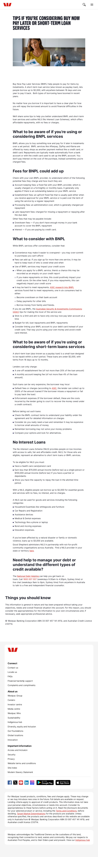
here (31, 550)
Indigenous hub (15, 722)
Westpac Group (15, 695)
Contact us (13, 667)
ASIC (54, 388)
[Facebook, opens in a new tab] (10, 782)
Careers (11, 700)
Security (11, 754)
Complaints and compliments (21, 685)
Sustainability (14, 717)
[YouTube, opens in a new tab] (21, 782)
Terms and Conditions (66, 811)
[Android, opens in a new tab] (45, 782)
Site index (12, 767)
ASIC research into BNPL (62, 287)
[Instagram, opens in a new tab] (32, 782)
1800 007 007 (30, 579)
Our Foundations (15, 731)
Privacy (11, 759)
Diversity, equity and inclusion (22, 726)
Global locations (15, 735)
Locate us (12, 672)
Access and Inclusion (17, 750)
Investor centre (15, 704)
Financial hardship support (20, 681)
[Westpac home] (7, 4)
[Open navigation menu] (92, 5)
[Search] (84, 5)
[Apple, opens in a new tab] (63, 782)
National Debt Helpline (28, 576)
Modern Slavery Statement (20, 772)
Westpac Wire (14, 713)
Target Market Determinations (31, 813)
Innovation (12, 740)
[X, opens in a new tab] (15, 782)
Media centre (14, 709)
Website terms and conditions (22, 763)
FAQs (10, 676)
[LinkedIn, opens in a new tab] (26, 782)
